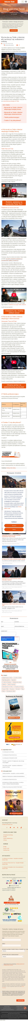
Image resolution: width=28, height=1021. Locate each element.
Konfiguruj (14, 521)
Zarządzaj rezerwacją (18, 686)
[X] (16, 45)
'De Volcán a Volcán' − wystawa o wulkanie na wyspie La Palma (12, 766)
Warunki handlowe (7, 1008)
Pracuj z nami (6, 848)
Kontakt (5, 836)
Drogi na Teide (5, 689)
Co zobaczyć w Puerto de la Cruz (10, 755)
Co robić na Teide (17, 677)
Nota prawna (7, 1006)
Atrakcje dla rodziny (9, 45)
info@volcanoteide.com (7, 824)
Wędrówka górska (6, 680)
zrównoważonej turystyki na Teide (11, 101)
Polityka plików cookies (21, 1006)
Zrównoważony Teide (21, 1009)
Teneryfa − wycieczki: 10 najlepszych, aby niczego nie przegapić (13, 761)
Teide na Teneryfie (11, 684)
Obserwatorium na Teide (7, 686)
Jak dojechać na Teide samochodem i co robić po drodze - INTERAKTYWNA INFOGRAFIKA (13, 783)
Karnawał (18, 689)
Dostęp (4, 846)
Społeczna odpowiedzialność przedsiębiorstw (7, 1009)
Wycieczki (13, 680)
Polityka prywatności (21, 1008)
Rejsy (23, 689)
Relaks (3, 691)
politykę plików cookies (8, 965)
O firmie (5, 840)
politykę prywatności (20, 963)
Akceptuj (14, 525)
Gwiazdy (4, 684)
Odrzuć (14, 529)
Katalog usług (6, 850)
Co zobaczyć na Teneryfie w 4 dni (10, 758)
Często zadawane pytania (8, 838)
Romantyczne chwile (11, 691)
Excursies (12, 689)
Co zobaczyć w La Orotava (8, 752)
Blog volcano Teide (14, 9)
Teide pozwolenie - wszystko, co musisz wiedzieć (13, 773)
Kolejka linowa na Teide (7, 677)
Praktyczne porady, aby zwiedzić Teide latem (12, 787)
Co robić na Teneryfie (6, 682)
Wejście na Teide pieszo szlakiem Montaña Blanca (13, 776)
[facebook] (18, 45)
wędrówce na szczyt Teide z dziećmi (17, 304)
